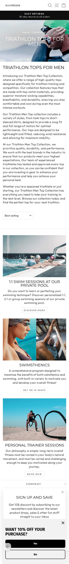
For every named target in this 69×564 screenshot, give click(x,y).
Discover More (34, 310)
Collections (38, 32)
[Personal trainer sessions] (34, 419)
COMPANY (33, 484)
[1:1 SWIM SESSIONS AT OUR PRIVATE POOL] (34, 256)
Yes (35, 543)
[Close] (63, 523)
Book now (34, 474)
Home (26, 32)
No (35, 554)
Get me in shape (34, 390)
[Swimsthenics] (34, 339)
